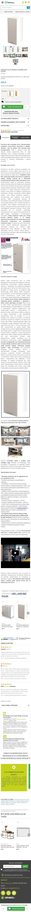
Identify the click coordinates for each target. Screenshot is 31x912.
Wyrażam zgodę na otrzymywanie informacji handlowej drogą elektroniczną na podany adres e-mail (16, 870)
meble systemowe (22, 802)
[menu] (23, 2)
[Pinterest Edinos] (14, 893)
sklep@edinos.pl (13, 888)
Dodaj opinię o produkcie (9, 705)
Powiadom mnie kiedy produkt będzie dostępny (11, 112)
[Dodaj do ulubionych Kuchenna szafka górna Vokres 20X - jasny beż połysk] (26, 107)
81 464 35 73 (8, 883)
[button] (16, 909)
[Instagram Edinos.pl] (8, 893)
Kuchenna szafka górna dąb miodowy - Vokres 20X (15, 658)
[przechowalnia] (26, 2)
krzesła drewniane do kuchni (21, 799)
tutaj (9, 462)
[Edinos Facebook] (3, 893)
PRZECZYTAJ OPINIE (5, 132)
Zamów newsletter (15, 863)
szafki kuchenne (22, 508)
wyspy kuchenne (9, 804)
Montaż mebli (5, 125)
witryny (3, 804)
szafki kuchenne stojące (22, 801)
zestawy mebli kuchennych (8, 801)
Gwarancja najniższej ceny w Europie (13, 122)
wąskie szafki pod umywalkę (8, 802)
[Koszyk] (28, 2)
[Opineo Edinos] (8, 897)
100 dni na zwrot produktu (9, 118)
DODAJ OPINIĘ (14, 132)
